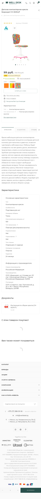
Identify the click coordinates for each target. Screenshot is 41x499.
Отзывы (34, 129)
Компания (6, 385)
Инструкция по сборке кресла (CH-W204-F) (23, 306)
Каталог (5, 364)
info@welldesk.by (22, 415)
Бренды (5, 369)
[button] (16, 64)
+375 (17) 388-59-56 (15, 411)
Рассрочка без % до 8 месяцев (15, 101)
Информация (7, 390)
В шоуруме (21, 129)
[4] (9, 23)
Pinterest (25, 429)
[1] (4, 23)
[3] (8, 23)
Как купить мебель (10, 395)
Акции (4, 375)
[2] (6, 23)
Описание (7, 129)
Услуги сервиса (8, 380)
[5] (11, 23)
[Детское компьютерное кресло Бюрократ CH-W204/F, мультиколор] (20, 48)
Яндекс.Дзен (20, 429)
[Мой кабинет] (34, 3)
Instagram (15, 429)
